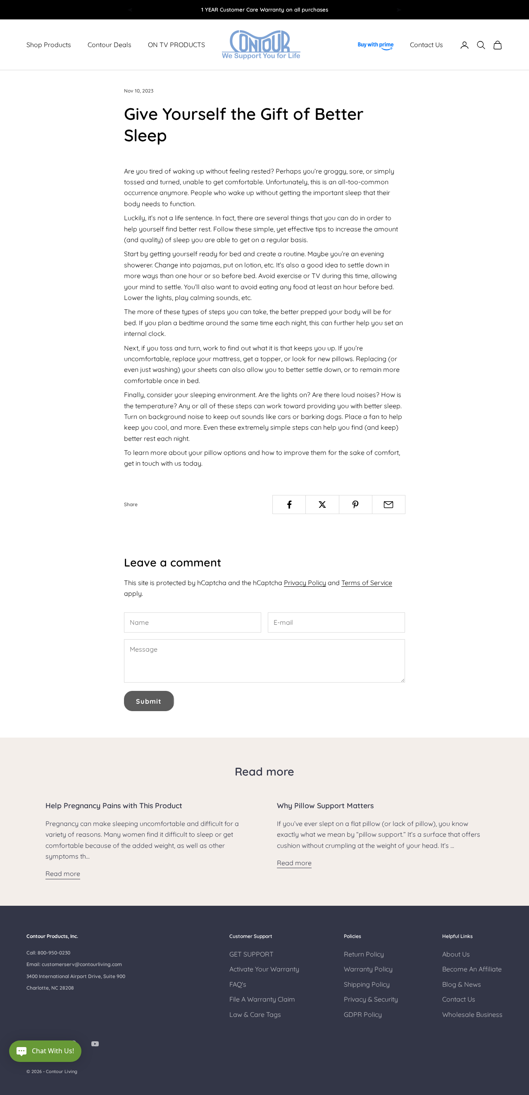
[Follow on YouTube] (95, 1044)
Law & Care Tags (255, 1014)
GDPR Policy (363, 1014)
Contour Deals (109, 45)
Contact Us (426, 45)
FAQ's (237, 984)
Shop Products (48, 45)
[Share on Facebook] (289, 504)
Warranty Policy (368, 969)
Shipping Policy (367, 984)
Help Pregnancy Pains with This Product (113, 805)
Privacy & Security (371, 999)
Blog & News (461, 984)
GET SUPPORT (251, 954)
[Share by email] (388, 504)
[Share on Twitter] (322, 504)
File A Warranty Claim (262, 999)
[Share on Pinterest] (355, 504)
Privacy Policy (305, 582)
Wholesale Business (472, 1014)
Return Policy (364, 954)
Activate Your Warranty (264, 969)
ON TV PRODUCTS (176, 45)
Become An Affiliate (472, 969)
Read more (62, 873)
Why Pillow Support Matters (325, 805)
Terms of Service (366, 582)
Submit (149, 701)
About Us (456, 954)
